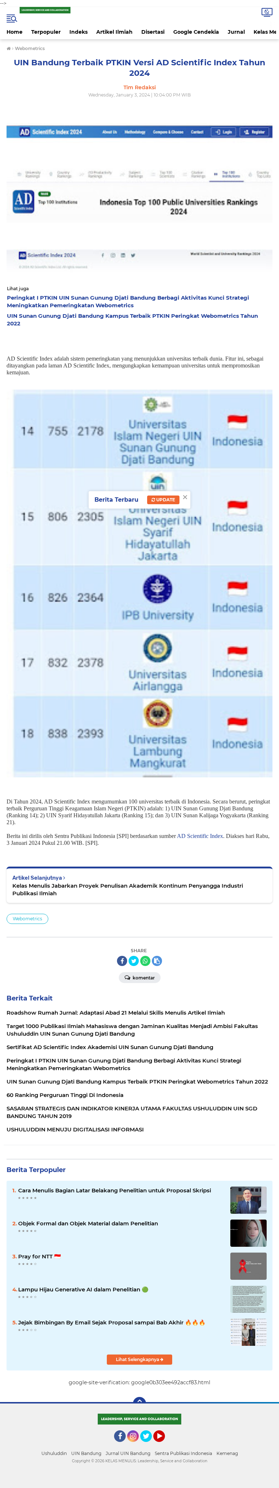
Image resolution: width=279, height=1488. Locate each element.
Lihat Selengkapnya (138, 1359)
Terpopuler (46, 32)
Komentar (143, 978)
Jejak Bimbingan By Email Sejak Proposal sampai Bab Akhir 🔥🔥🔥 (112, 1322)
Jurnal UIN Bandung (128, 1453)
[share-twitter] (134, 961)
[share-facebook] (122, 961)
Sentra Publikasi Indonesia (183, 1453)
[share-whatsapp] (145, 961)
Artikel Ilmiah (114, 32)
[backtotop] (139, 1403)
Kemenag (227, 1453)
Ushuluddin (54, 1453)
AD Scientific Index (200, 836)
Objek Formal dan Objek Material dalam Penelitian (88, 1223)
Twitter (149, 1445)
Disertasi (153, 32)
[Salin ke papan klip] (157, 961)
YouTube (164, 1445)
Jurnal (236, 32)
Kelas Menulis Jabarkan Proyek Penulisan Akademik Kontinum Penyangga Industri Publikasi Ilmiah (127, 889)
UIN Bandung (86, 1453)
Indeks (78, 32)
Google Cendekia (196, 32)
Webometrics (27, 918)
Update (165, 499)
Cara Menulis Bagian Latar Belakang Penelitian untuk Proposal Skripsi (114, 1190)
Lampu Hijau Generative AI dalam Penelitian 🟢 (83, 1289)
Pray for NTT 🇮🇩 (39, 1256)
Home (15, 32)
